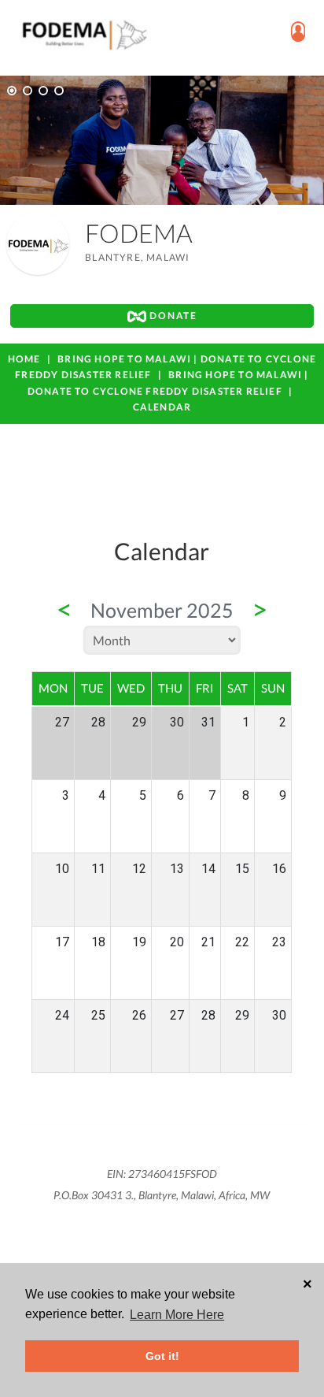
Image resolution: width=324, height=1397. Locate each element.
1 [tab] (12, 90)
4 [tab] (59, 90)
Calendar (162, 407)
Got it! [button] (162, 1356)
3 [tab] (43, 90)
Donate (171, 315)
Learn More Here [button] (177, 1314)
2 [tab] (27, 90)
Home (24, 359)
